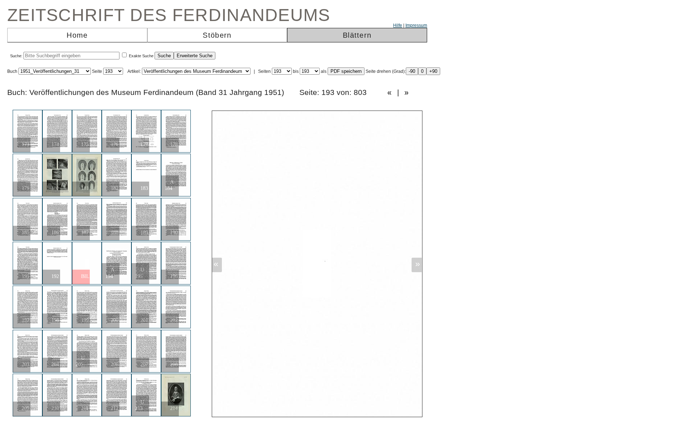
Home (77, 35)
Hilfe (397, 25)
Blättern (357, 35)
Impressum (416, 25)
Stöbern (217, 35)
